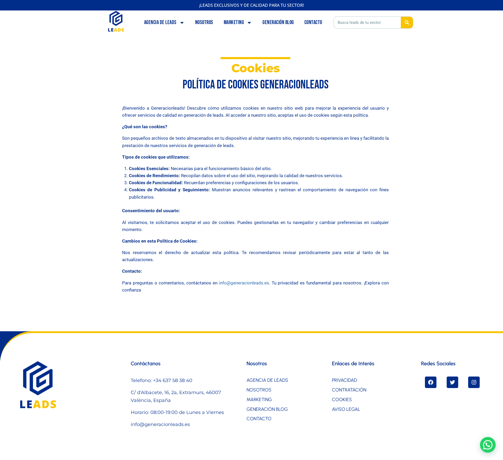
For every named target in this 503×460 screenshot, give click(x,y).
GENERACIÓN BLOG (278, 22)
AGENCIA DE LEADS (160, 22)
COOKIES (342, 399)
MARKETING (234, 22)
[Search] (407, 22)
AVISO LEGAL (346, 409)
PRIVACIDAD (344, 380)
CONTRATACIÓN (349, 390)
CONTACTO (313, 22)
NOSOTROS (204, 22)
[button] (488, 445)
